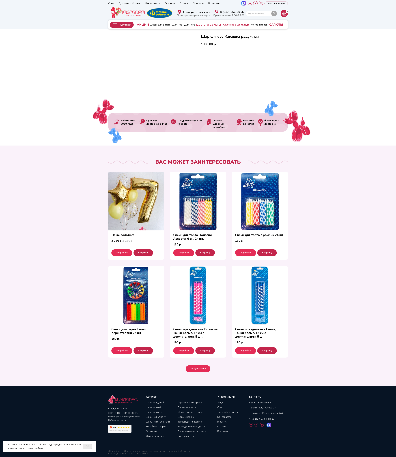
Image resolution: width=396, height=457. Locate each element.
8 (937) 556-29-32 (232, 12)
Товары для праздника (190, 421)
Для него (189, 24)
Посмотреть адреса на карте (193, 15)
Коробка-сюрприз (156, 426)
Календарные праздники (191, 426)
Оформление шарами (190, 402)
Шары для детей (160, 24)
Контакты (214, 3)
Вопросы (198, 3)
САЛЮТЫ (276, 25)
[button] (122, 25)
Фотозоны (151, 431)
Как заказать (152, 3)
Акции (220, 402)
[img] (261, 13)
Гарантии (170, 3)
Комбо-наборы (259, 24)
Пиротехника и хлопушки (192, 431)
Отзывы (183, 3)
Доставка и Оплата (129, 3)
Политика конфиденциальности (124, 416)
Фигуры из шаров (155, 436)
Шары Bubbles (186, 417)
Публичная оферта (117, 420)
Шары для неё (153, 407)
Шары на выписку (156, 417)
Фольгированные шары (190, 412)
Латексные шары (187, 407)
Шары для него (154, 412)
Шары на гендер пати (158, 421)
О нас (111, 3)
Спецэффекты (186, 436)
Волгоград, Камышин (196, 12)
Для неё (177, 24)
